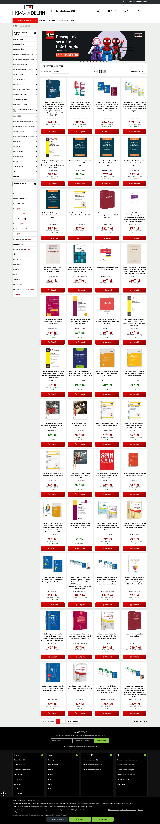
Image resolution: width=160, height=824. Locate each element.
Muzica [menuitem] (15, 161)
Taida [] (16, 279)
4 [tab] (90, 62)
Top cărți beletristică (123, 779)
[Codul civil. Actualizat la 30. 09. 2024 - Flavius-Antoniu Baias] (53, 469)
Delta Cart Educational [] (22, 239)
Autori (50, 784)
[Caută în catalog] (98, 11)
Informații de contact (54, 760)
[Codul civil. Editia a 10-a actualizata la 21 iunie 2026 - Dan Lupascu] (107, 315)
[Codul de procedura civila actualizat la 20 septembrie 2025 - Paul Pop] (53, 419)
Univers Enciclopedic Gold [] (23, 289)
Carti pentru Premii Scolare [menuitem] (21, 89)
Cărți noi (50, 769)
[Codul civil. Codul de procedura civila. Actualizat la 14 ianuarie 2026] (80, 156)
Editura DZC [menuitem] (17, 116)
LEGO (15, 194)
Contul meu (115, 11)
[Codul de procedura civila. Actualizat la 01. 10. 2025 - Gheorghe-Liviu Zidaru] (134, 419)
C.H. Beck (78, 224)
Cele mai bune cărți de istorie (126, 774)
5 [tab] (94, 62)
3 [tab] (87, 62)
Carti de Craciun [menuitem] (18, 151)
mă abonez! (101, 741)
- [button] (35, 33)
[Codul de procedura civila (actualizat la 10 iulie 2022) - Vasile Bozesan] (53, 315)
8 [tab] (103, 62)
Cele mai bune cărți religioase (126, 769)
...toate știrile (121, 784)
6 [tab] (97, 62)
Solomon (51, 328)
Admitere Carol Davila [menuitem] (20, 99)
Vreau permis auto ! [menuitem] (19, 79)
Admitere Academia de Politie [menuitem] (22, 69)
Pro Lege (105, 118)
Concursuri (17, 784)
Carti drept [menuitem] (16, 84)
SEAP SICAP (18, 794)
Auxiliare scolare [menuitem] (18, 49)
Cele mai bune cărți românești (126, 765)
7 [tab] (100, 62)
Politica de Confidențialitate (128, 810)
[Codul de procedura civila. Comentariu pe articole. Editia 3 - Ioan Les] (107, 209)
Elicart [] (17, 269)
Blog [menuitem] (72, 20)
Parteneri (51, 789)
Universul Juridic (51, 118)
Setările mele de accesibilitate (92, 769)
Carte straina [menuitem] (17, 146)
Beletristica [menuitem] (16, 141)
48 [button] (142, 71)
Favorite (130, 11)
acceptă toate (103, 819)
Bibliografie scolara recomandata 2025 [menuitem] (23, 110)
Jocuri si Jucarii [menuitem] (18, 74)
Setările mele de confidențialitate (93, 765)
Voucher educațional (20, 789)
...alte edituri (17, 294)
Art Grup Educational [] (21, 249)
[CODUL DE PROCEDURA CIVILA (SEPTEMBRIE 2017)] (107, 263)
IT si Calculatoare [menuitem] (18, 156)
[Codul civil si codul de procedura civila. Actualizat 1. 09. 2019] (80, 209)
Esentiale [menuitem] (16, 176)
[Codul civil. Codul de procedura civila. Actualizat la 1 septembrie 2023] (53, 209)
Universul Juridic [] (20, 199)
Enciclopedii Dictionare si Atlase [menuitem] (23, 136)
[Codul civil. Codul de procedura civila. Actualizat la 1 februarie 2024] (134, 156)
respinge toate (80, 819)
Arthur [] (17, 234)
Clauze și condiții (19, 760)
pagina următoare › (73, 721)
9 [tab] (107, 62)
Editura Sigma (17, 264)
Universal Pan (17, 284)
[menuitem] (25, 20)
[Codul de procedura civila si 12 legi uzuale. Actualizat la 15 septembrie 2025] (80, 519)
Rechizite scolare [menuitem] (18, 39)
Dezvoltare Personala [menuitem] (20, 64)
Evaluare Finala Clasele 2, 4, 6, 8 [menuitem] (23, 54)
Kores (15, 274)
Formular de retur (53, 765)
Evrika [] (17, 209)
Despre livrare (18, 779)
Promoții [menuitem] (52, 20)
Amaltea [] (18, 259)
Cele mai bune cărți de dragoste (127, 760)
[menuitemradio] (105, 71)
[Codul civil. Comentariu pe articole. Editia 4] (134, 630)
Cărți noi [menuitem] (42, 20)
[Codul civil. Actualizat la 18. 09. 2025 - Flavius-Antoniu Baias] (107, 419)
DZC (51, 535)
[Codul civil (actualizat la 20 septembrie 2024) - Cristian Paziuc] (80, 469)
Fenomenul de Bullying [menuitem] (20, 104)
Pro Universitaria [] (20, 229)
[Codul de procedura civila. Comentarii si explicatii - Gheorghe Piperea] (53, 263)
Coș (142, 10)
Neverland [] (18, 204)
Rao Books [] (18, 244)
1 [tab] (80, 62)
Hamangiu (78, 170)
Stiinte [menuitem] (15, 171)
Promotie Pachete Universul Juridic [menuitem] (24, 126)
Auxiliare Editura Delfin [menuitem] (20, 94)
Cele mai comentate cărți (90, 760)
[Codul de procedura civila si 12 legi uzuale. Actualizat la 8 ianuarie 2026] (80, 315)
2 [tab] (84, 62)
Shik (14, 254)
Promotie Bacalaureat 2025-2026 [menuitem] (23, 59)
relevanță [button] (56, 71)
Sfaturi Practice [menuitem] (18, 166)
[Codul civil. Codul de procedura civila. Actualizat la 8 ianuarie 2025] (107, 156)
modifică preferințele (57, 819)
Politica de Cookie (127, 803)
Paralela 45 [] (18, 224)
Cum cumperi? (18, 774)
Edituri (50, 779)
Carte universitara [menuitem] (18, 131)
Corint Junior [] (19, 214)
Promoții (51, 774)
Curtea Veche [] (19, 219)
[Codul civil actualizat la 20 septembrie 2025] (80, 419)
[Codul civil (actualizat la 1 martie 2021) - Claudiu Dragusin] (134, 469)
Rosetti (51, 170)
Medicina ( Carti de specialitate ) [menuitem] (23, 121)
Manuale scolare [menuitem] (18, 44)
